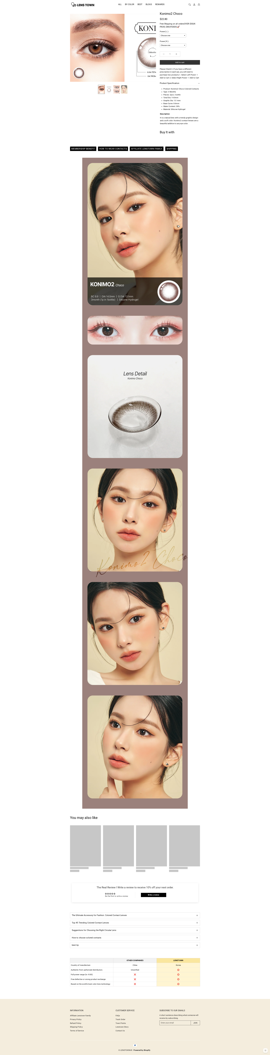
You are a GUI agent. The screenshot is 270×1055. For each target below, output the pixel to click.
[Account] (194, 4)
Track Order (120, 1019)
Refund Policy (75, 1023)
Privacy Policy (76, 1019)
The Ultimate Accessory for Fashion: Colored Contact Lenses (99, 915)
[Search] (189, 4)
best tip (75, 945)
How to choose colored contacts (86, 937)
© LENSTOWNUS (125, 1050)
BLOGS (149, 4)
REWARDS (160, 4)
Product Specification (169, 83)
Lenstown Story (122, 1027)
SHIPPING (172, 149)
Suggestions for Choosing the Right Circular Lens (94, 930)
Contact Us (120, 1031)
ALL (120, 4)
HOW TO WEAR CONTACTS (113, 149)
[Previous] (73, 48)
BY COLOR (129, 4)
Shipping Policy (76, 1027)
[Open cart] (199, 4)
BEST (140, 4)
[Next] (152, 48)
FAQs (118, 1016)
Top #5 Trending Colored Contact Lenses (90, 923)
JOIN (195, 1023)
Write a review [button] (153, 895)
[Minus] (163, 54)
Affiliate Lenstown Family (80, 1016)
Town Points (121, 1023)
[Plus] (176, 54)
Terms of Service (77, 1031)
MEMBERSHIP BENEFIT (83, 149)
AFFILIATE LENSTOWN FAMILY (146, 149)
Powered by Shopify (142, 1050)
